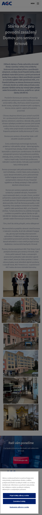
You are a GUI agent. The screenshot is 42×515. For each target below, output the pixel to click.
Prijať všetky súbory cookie (19, 496)
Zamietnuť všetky (19, 501)
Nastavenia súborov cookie (19, 507)
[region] (19, 492)
